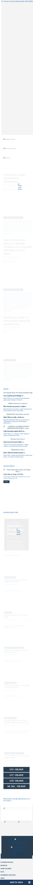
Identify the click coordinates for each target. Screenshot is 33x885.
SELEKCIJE (4, 865)
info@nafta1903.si (20, 852)
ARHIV (3, 878)
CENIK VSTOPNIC (6, 868)
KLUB (2, 872)
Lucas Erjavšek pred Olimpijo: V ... (13, 396)
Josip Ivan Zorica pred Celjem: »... (13, 442)
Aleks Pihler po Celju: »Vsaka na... (14, 417)
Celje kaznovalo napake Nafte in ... (14, 431)
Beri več (6, 481)
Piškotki (25, 857)
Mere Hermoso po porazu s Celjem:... (15, 406)
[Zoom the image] (16, 808)
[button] (1, 859)
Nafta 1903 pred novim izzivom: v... (14, 453)
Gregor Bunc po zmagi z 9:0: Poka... (13, 474)
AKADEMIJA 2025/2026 (8, 875)
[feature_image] (18, 392)
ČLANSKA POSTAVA (7, 862)
